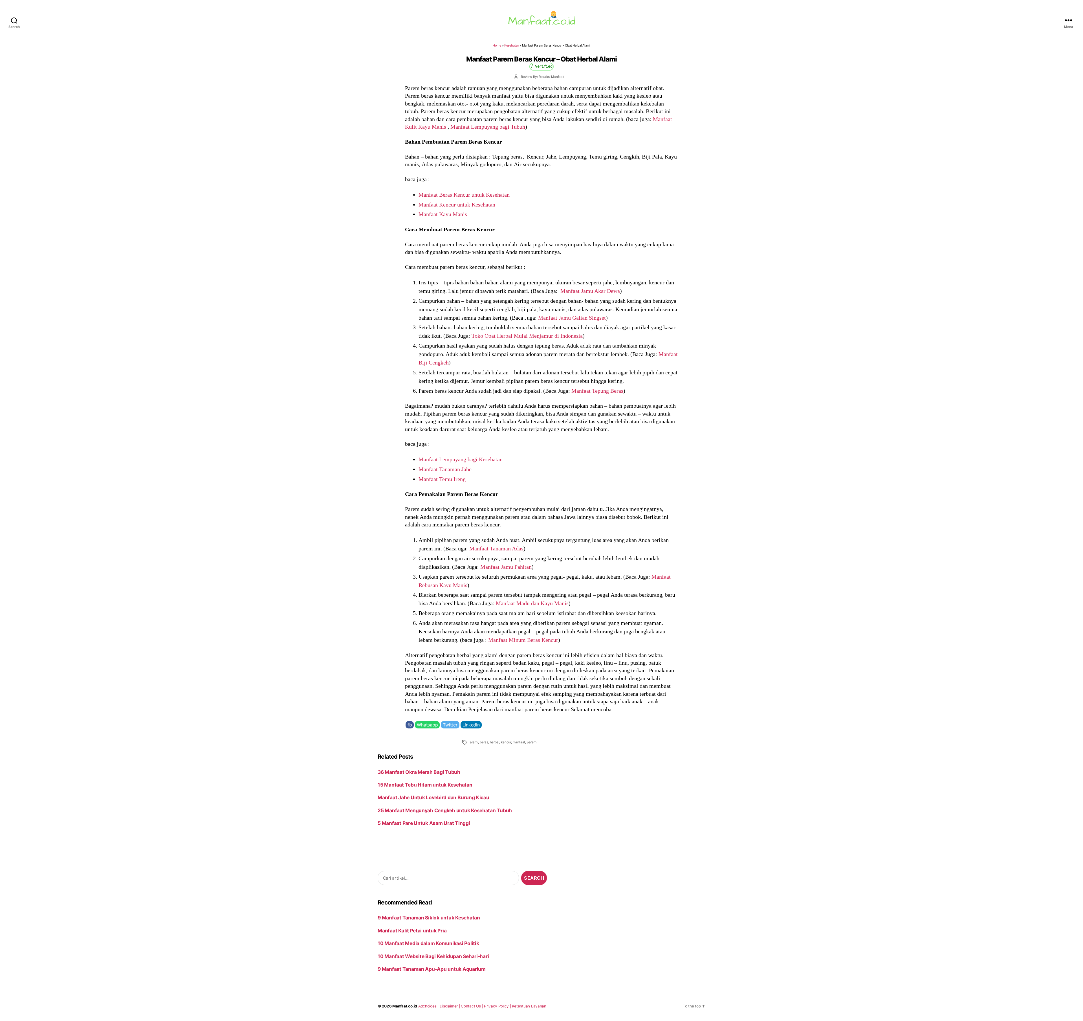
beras (484, 742)
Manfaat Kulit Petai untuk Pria (412, 931)
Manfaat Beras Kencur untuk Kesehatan (464, 195)
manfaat (519, 742)
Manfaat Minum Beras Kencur (523, 640)
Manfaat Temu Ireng (442, 479)
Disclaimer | (450, 1006)
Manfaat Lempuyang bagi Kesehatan (461, 459)
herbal (494, 742)
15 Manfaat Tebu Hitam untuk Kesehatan (425, 785)
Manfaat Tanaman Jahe (445, 469)
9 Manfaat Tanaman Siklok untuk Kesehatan (429, 918)
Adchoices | (429, 1006)
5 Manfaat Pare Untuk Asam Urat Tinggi (424, 823)
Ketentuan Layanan (529, 1006)
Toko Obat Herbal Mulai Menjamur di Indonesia (527, 336)
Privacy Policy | (498, 1006)
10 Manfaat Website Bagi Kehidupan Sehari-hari (433, 956)
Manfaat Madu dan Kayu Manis (532, 603)
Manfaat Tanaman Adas (496, 548)
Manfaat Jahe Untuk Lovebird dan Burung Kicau (433, 797)
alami (474, 742)
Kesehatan (511, 45)
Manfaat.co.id (404, 1006)
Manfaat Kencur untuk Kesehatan (457, 204)
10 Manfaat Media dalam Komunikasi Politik (428, 943)
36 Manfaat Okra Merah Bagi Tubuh (419, 772)
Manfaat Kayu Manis (443, 214)
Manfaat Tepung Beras (597, 391)
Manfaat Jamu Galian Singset (572, 318)
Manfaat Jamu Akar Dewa (589, 291)
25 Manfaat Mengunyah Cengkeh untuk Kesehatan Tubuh (445, 810)
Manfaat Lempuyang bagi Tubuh (487, 127)
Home (497, 45)
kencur (506, 742)
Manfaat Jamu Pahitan (506, 567)
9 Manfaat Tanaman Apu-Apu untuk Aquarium (432, 969)
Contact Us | (472, 1006)
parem (531, 742)
